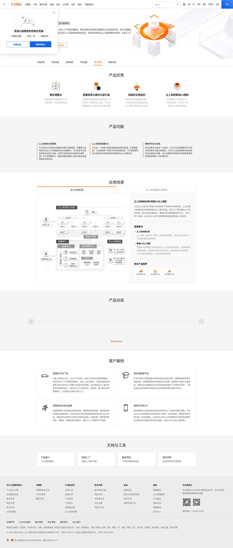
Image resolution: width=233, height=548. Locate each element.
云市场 (65, 4)
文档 (198, 4)
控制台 (210, 4)
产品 (35, 4)
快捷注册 (17, 44)
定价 (58, 4)
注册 (217, 4)
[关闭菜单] (4, 4)
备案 (204, 4)
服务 (79, 4)
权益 (52, 4)
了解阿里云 (89, 4)
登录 (227, 4)
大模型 (27, 4)
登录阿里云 (40, 44)
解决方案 (43, 4)
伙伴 (73, 4)
